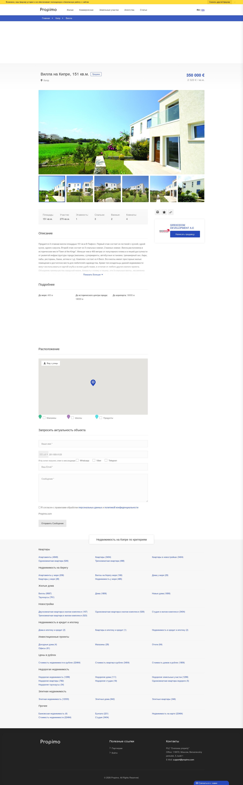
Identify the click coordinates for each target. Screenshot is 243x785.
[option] (121, 132)
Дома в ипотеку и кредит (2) (52, 629)
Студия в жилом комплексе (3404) (168, 611)
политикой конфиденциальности (121, 507)
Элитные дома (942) (105, 698)
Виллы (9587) (45, 593)
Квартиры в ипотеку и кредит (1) (110, 629)
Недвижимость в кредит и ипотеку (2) (170, 629)
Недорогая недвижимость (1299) (54, 676)
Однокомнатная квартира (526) (53, 560)
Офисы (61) (44, 648)
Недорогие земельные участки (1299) (170, 676)
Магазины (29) (102, 644)
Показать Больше (92, 274)
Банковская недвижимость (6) (53, 713)
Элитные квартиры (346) (164, 698)
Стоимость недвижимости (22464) (55, 717)
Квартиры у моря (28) (49, 578)
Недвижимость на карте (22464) (167, 713)
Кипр (46, 80)
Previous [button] (46, 135)
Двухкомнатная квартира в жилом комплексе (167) (63, 611)
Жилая (70, 9)
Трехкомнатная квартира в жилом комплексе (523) (63, 615)
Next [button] (196, 135)
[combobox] (43, 454)
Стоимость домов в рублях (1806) (168, 662)
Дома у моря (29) (160, 575)
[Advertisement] (121, 42)
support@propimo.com (183, 759)
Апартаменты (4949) (48, 556)
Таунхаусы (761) (46, 597)
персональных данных (90, 507)
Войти (114, 752)
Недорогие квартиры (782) (51, 680)
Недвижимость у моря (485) (108, 578)
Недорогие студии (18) (106, 680)
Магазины (45, 418)
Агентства (129, 9)
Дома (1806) (101, 593)
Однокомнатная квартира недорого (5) (170, 680)
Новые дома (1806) (161, 593)
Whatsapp (84, 460)
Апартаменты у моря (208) (51, 575)
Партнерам (117, 748)
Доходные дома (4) (48, 644)
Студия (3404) (102, 717)
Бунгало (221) (101, 713)
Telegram (113, 460)
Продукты (101, 418)
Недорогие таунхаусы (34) (51, 684)
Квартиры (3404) (103, 556)
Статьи (143, 9)
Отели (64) (157, 644)
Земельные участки (109, 9)
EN (203, 9)
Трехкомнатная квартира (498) (109, 560)
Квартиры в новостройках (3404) (167, 556)
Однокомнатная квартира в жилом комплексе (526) (120, 611)
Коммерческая (86, 9)
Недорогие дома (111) (105, 676)
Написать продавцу (185, 234)
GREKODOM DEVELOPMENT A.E (182, 226)
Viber (98, 460)
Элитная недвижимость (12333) (54, 698)
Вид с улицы (52, 363)
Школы (73, 418)
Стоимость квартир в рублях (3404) (112, 662)
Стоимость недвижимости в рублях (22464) (59, 662)
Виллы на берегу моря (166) (108, 575)
